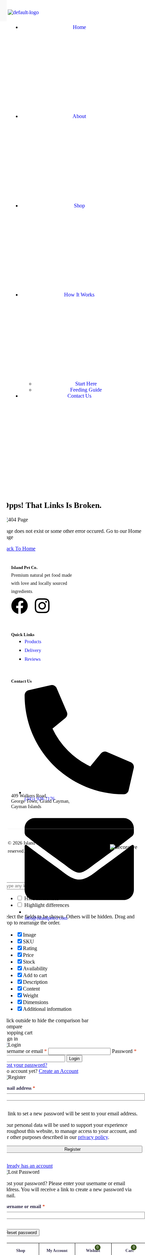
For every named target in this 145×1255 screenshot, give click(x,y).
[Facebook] (19, 605)
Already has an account (28, 1166)
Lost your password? (25, 1065)
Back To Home (19, 548)
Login (74, 1058)
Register (72, 1149)
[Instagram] (42, 605)
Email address (19, 1088)
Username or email (33, 1206)
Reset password (21, 1232)
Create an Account (58, 1071)
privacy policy (93, 1137)
